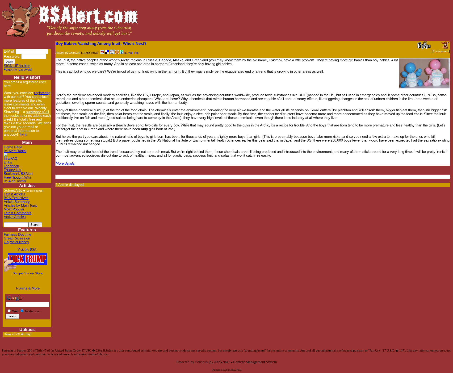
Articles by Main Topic (21, 205)
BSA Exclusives (16, 198)
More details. (66, 163)
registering (42, 93)
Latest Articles (14, 194)
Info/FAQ (10, 158)
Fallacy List (12, 170)
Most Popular (14, 209)
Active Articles (15, 217)
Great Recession (17, 238)
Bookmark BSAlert (18, 174)
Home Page (13, 147)
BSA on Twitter (15, 181)
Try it (22, 134)
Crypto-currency (16, 242)
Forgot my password (18, 69)
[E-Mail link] (131, 52)
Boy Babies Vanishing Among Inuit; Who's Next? (101, 43)
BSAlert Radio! (15, 151)
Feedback (11, 166)
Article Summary (17, 202)
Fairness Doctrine (17, 234)
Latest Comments (17, 213)
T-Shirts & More (27, 288)
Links (8, 162)
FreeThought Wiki (17, 177)
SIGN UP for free (17, 66)
